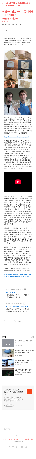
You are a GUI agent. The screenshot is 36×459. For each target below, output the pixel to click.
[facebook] (9, 447)
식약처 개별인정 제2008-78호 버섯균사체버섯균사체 (17, 296)
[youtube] (22, 447)
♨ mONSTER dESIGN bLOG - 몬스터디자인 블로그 (16, 3)
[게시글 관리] (12, 321)
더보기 (32, 337)
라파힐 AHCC (11, 292)
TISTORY (18, 436)
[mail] (26, 447)
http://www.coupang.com (14, 303)
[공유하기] (10, 321)
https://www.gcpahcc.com (14, 289)
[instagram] (17, 447)
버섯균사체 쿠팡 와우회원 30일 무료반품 (17, 306)
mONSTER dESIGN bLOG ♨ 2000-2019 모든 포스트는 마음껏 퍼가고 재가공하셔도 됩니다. (13, 399)
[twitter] (13, 447)
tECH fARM (5, 22)
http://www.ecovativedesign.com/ (16, 137)
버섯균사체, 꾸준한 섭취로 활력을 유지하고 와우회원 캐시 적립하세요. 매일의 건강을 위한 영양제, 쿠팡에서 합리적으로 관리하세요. (18, 310)
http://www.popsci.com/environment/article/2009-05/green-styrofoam (17, 275)
